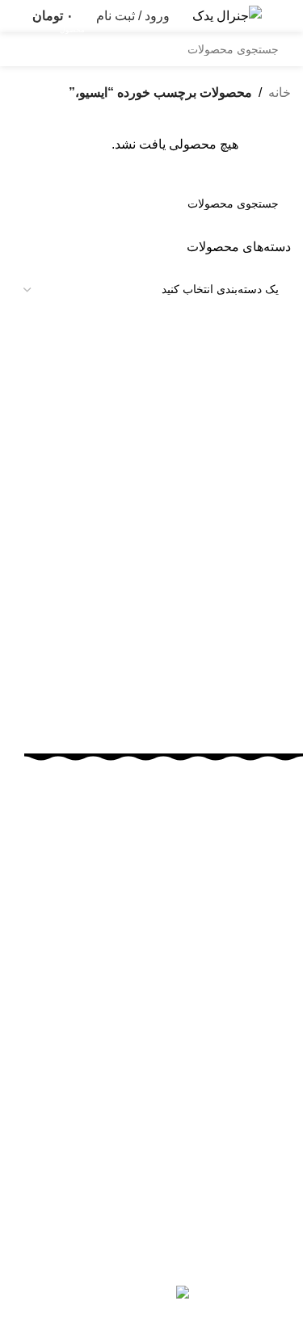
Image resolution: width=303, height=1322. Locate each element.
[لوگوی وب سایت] (227, 15)
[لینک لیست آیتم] (163, 1149)
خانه (279, 92)
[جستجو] (29, 49)
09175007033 (145, 1043)
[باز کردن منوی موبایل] (284, 16)
